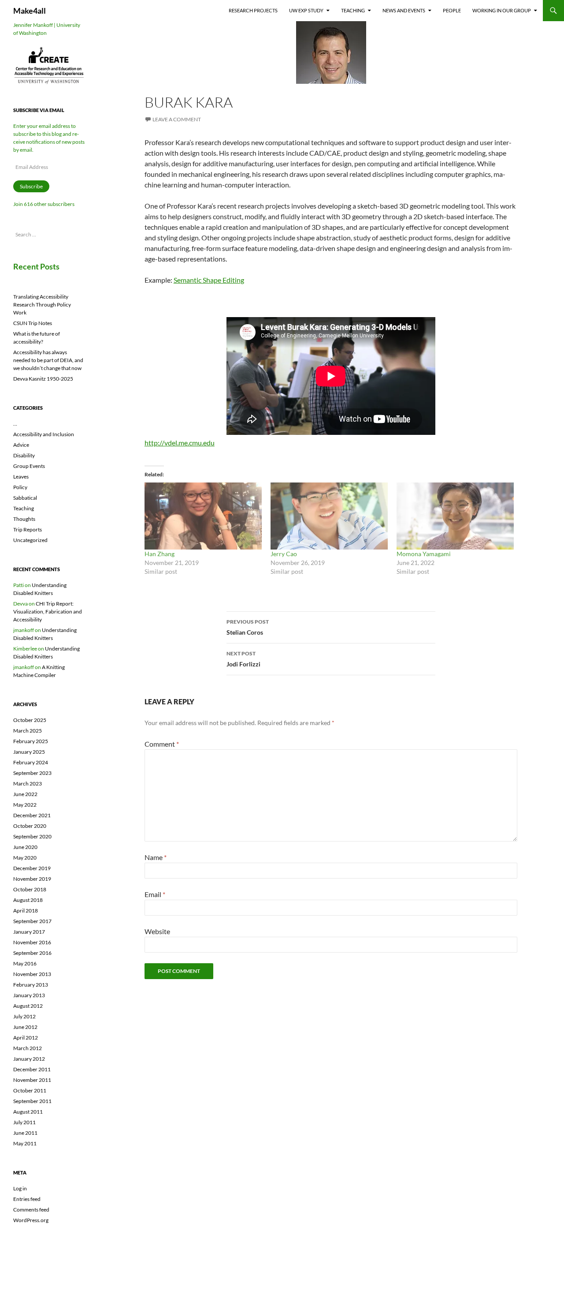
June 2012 (25, 1027)
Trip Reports (27, 529)
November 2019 (32, 878)
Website (157, 931)
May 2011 (25, 1143)
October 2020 (29, 826)
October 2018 (29, 889)
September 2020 (32, 836)
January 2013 (29, 995)
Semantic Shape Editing (209, 280)
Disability (24, 455)
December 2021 (32, 815)
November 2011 (32, 1080)
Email (155, 894)
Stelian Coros (247, 627)
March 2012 (27, 1048)
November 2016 (32, 942)
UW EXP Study (306, 10)
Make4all (29, 10)
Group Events (29, 466)
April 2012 (25, 1037)
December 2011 (32, 1069)
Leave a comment (176, 119)
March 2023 (27, 783)
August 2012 (28, 1005)
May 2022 (25, 804)
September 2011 (32, 1101)
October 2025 (29, 720)
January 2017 (29, 931)
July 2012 (24, 1016)
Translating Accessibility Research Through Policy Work (42, 304)
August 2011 (28, 1111)
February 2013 (30, 984)
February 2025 (30, 741)
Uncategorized (30, 540)
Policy (20, 487)
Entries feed (27, 1199)
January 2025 (29, 751)
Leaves (21, 476)
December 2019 (32, 868)
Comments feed (31, 1209)
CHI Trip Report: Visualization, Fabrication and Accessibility (47, 611)
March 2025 (27, 730)
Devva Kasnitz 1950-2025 (43, 378)
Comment (162, 744)
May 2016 (25, 963)
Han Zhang (159, 553)
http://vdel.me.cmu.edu (180, 442)
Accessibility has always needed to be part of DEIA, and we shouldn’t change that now (48, 360)
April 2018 (25, 910)
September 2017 (32, 921)
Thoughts (24, 519)
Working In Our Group (501, 10)
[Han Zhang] (203, 516)
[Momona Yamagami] (455, 516)
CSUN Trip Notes (32, 323)
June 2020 (25, 847)
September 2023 (32, 773)
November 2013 (32, 974)
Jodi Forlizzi (243, 659)
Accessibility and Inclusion (43, 434)
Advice (21, 444)
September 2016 (32, 953)
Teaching (353, 10)
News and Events (403, 10)
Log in (20, 1188)
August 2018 (28, 900)
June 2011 (25, 1132)
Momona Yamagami (424, 553)
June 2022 (25, 794)
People (452, 10)
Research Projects (253, 10)
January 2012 (29, 1058)
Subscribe (31, 186)
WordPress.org (30, 1220)
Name (156, 857)
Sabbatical (25, 497)
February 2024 (30, 762)
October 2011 (29, 1090)
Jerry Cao (284, 553)
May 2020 (25, 857)
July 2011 (24, 1122)
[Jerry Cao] (329, 516)
